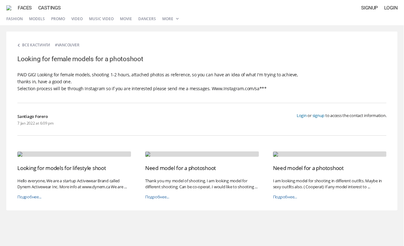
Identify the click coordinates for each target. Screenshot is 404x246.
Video (77, 18)
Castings (49, 8)
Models (37, 18)
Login (391, 8)
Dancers (147, 18)
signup (318, 115)
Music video (101, 18)
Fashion (14, 18)
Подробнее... (29, 197)
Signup (369, 8)
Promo (58, 18)
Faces (25, 8)
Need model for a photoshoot (180, 168)
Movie (126, 18)
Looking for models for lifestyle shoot (61, 168)
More (168, 18)
